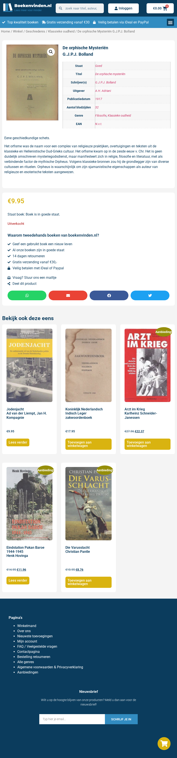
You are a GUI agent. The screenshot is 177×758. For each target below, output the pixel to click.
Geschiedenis (35, 31)
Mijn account (27, 641)
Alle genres (25, 662)
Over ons (24, 631)
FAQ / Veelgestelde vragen (37, 646)
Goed (98, 66)
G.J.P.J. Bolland (105, 82)
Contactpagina (28, 652)
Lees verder (18, 442)
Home (5, 31)
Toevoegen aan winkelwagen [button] (80, 444)
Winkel (18, 31)
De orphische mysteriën (110, 74)
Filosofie (100, 115)
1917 (98, 99)
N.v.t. (98, 124)
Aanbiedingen (27, 672)
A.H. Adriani (103, 91)
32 (97, 107)
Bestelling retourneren (33, 657)
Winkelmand (26, 626)
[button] (170, 22)
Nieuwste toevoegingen (35, 636)
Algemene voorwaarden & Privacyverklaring (50, 667)
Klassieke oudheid (61, 31)
